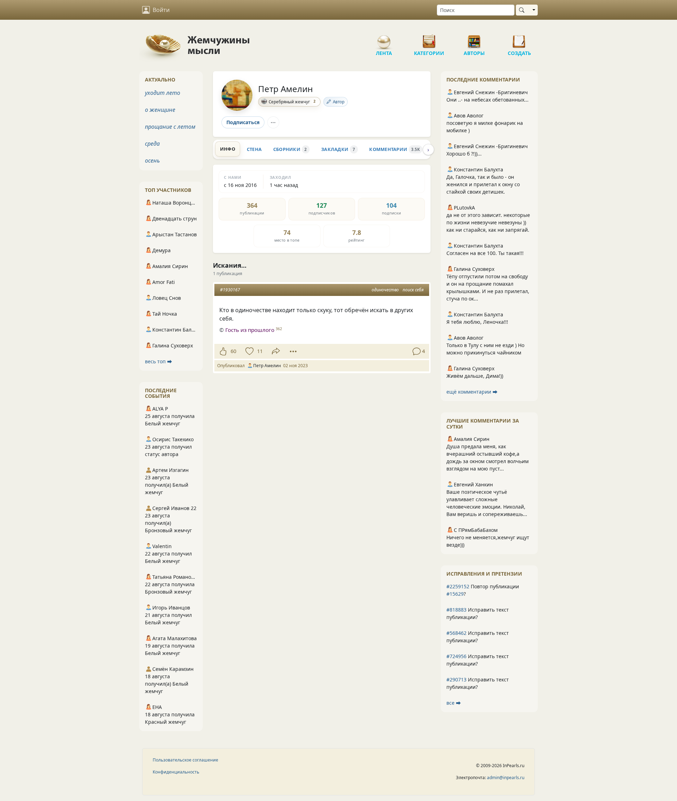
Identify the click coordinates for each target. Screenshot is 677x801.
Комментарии (394, 149)
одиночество (385, 290)
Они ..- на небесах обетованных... (487, 99)
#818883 (456, 609)
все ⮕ (453, 702)
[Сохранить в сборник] (249, 351)
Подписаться (243, 122)
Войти (161, 10)
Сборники (290, 149)
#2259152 (457, 586)
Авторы (474, 38)
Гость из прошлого (249, 329)
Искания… (229, 265)
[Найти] (523, 10)
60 (233, 351)
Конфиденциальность (176, 772)
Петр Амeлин (285, 89)
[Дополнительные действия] (293, 351)
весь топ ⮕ (158, 361)
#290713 (456, 679)
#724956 (456, 656)
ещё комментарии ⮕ (472, 391)
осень (152, 160)
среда (152, 143)
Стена (254, 149)
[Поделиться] (276, 351)
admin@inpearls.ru (505, 778)
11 (260, 351)
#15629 (455, 593)
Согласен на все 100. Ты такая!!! (485, 253)
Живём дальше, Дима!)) (474, 375)
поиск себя (413, 290)
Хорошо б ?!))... (464, 153)
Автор (338, 101)
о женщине (160, 110)
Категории (429, 38)
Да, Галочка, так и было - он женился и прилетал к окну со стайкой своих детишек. (483, 184)
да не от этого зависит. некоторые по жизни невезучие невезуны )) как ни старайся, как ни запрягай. (488, 222)
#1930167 (230, 290)
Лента (384, 38)
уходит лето (162, 93)
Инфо (227, 149)
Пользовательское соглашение (185, 760)
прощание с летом (170, 127)
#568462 (456, 633)
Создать (519, 38)
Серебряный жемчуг (292, 101)
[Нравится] (223, 351)
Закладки (338, 149)
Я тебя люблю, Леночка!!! (477, 321)
